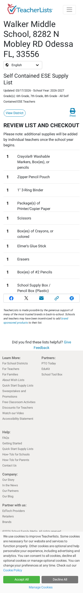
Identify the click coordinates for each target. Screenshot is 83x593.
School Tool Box (52, 374)
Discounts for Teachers (17, 407)
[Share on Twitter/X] (26, 298)
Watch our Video (13, 413)
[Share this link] (56, 298)
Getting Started (12, 443)
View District (15, 113)
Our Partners (10, 491)
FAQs (5, 438)
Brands (7, 522)
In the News (10, 485)
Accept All (22, 579)
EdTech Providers (13, 511)
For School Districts (15, 363)
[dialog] (41, 562)
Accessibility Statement (17, 418)
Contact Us (9, 465)
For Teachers (10, 369)
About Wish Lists (13, 380)
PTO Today (49, 363)
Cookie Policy (12, 570)
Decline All (60, 579)
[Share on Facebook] (11, 298)
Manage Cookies (41, 587)
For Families (10, 374)
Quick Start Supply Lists (17, 385)
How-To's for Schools (16, 454)
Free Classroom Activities (19, 402)
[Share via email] (41, 298)
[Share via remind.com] (71, 298)
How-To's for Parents (15, 460)
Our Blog (7, 496)
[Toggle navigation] (69, 9)
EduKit (46, 369)
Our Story (8, 479)
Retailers (8, 516)
